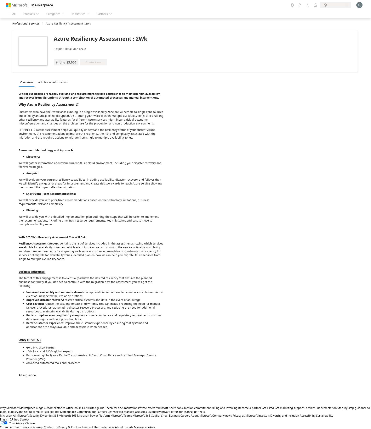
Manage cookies (144, 427)
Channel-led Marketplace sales (127, 412)
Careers (185, 415)
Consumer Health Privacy (16, 427)
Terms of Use (90, 427)
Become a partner (249, 408)
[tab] (28, 82)
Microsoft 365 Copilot (146, 415)
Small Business (170, 415)
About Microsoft (201, 415)
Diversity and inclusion (284, 415)
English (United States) (14, 419)
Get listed (268, 408)
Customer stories (54, 408)
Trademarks (106, 427)
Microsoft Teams (121, 415)
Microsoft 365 (67, 415)
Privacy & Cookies (69, 427)
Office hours (73, 408)
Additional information (53, 82)
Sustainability (324, 415)
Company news (222, 415)
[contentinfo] (43, 23)
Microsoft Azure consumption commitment (183, 408)
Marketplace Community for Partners (83, 412)
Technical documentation (121, 408)
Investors (264, 415)
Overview (26, 82)
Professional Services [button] (26, 23)
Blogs (39, 408)
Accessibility (307, 415)
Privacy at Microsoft (245, 415)
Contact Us (51, 427)
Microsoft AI (8, 415)
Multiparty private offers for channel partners (176, 412)
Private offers (146, 408)
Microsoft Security (27, 415)
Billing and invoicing (224, 408)
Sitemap (37, 427)
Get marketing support (289, 408)
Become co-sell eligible (44, 412)
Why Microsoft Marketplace (17, 408)
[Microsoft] (16, 5)
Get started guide (93, 408)
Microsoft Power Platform (93, 415)
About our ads (124, 427)
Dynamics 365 (49, 415)
